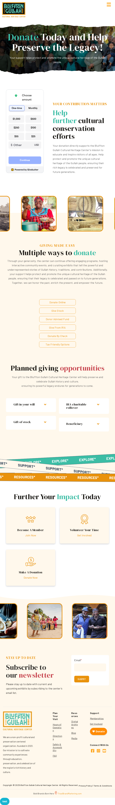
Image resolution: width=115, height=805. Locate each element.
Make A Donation (30, 572)
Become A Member (30, 530)
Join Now (30, 535)
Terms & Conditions (102, 785)
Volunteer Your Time (84, 530)
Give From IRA (57, 327)
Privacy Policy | (86, 785)
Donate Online (57, 302)
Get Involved (84, 535)
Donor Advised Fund (57, 319)
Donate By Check (57, 336)
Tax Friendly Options (57, 344)
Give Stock (57, 310)
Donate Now (31, 577)
